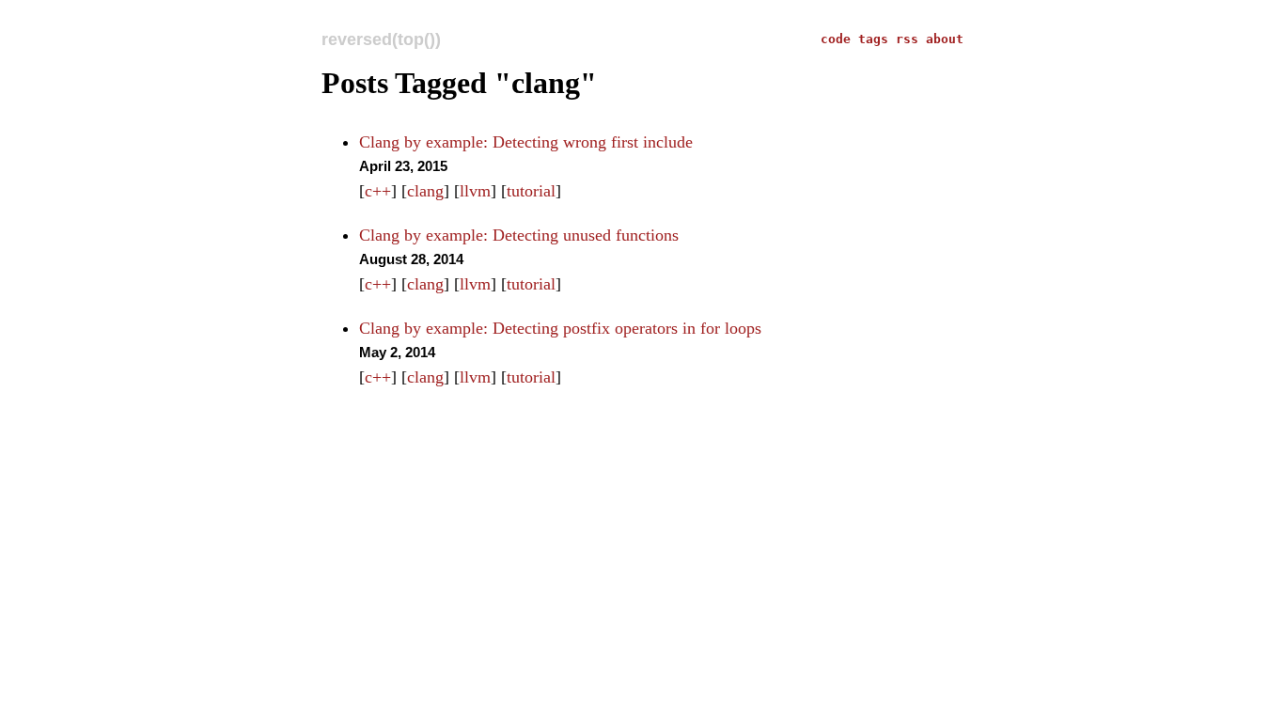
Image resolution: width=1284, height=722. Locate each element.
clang (425, 190)
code (839, 39)
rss (911, 39)
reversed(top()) (381, 39)
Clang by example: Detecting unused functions (519, 235)
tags (877, 39)
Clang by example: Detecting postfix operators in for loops (560, 328)
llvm (475, 190)
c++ (378, 190)
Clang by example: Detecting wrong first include (526, 142)
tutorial (531, 190)
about (944, 39)
